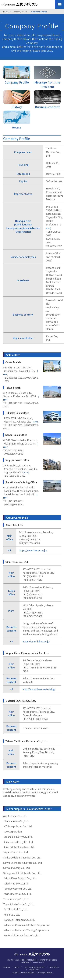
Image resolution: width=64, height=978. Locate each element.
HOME (6, 11)
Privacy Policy (54, 967)
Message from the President (47, 84)
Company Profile (20, 11)
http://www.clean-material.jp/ (38, 689)
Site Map (6, 967)
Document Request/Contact (34, 967)
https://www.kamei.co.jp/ (33, 550)
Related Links (34, 969)
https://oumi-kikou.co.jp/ (36, 641)
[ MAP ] (36, 421)
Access (16, 127)
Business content (47, 107)
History (16, 107)
